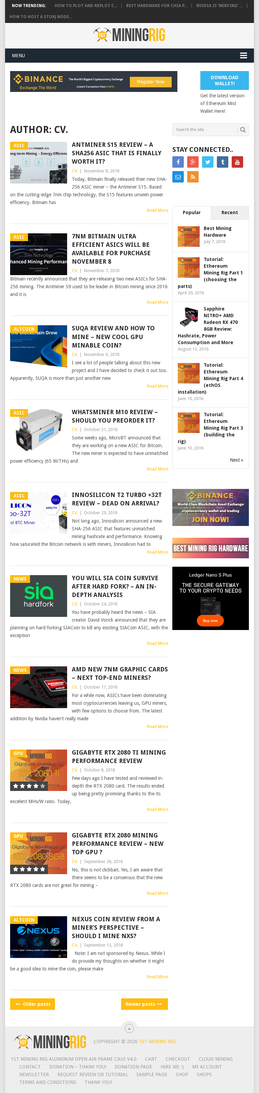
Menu (18, 55)
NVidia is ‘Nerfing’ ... (219, 5)
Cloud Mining (216, 1059)
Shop (182, 1074)
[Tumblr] (222, 162)
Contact (30, 1066)
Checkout (178, 1059)
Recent (230, 212)
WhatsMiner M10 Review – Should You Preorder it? (115, 416)
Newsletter (34, 1074)
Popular (192, 212)
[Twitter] (207, 162)
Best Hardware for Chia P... (156, 5)
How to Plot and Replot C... (86, 5)
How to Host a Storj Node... (40, 16)
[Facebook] (178, 162)
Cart (151, 1059)
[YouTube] (237, 162)
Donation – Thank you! (77, 1066)
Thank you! (98, 1082)
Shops (204, 1074)
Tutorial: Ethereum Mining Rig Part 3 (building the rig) (210, 428)
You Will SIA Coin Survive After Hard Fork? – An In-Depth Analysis (115, 586)
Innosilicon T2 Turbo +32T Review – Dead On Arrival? (117, 499)
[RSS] (193, 177)
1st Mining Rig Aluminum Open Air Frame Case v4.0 (74, 1059)
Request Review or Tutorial (92, 1074)
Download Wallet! (224, 80)
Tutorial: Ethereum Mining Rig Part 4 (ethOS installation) (210, 378)
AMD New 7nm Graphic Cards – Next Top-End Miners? (120, 673)
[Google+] (193, 162)
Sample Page (151, 1074)
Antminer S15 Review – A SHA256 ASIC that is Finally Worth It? (117, 153)
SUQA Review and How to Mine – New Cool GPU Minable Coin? (113, 337)
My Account (207, 1066)
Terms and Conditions (47, 1082)
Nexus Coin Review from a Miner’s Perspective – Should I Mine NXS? (116, 927)
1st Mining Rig (157, 1041)
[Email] (178, 177)
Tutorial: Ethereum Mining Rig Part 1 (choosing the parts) (210, 273)
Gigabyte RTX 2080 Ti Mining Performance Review (119, 756)
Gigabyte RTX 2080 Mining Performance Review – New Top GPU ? (118, 844)
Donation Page (133, 1066)
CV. (75, 170)
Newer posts (140, 1004)
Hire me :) (172, 1066)
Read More (157, 210)
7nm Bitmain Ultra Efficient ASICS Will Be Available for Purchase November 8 (111, 249)
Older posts (36, 1004)
